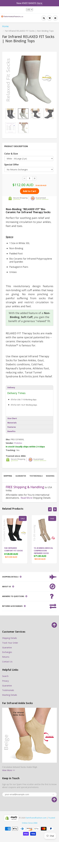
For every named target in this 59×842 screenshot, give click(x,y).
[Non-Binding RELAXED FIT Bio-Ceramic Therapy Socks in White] (29, 80)
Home (5, 26)
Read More (26, 497)
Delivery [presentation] (11, 387)
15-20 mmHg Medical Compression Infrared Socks (43, 550)
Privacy (5, 680)
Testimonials (36, 476)
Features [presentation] (11, 427)
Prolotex (18, 443)
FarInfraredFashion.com (36, 817)
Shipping (8, 476)
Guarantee (20, 476)
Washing (50, 476)
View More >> (8, 770)
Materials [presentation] (12, 423)
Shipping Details (9, 638)
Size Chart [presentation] (12, 418)
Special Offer (11, 164)
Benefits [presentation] (11, 431)
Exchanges (7, 652)
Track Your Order (10, 642)
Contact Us (7, 661)
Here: (40, 3)
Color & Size (11, 153)
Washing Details (9, 695)
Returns (5, 656)
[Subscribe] (53, 794)
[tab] (29, 387)
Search (5, 676)
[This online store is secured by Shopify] (11, 817)
